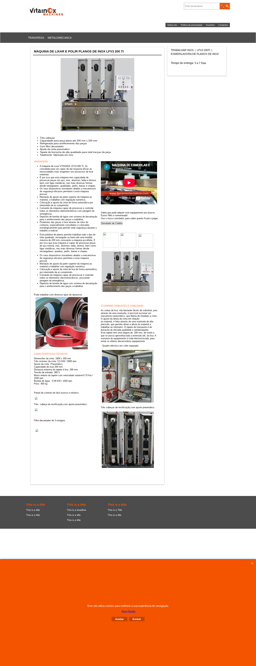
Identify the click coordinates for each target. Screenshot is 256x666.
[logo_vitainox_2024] (56, 11)
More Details (128, 611)
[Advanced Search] (227, 6)
